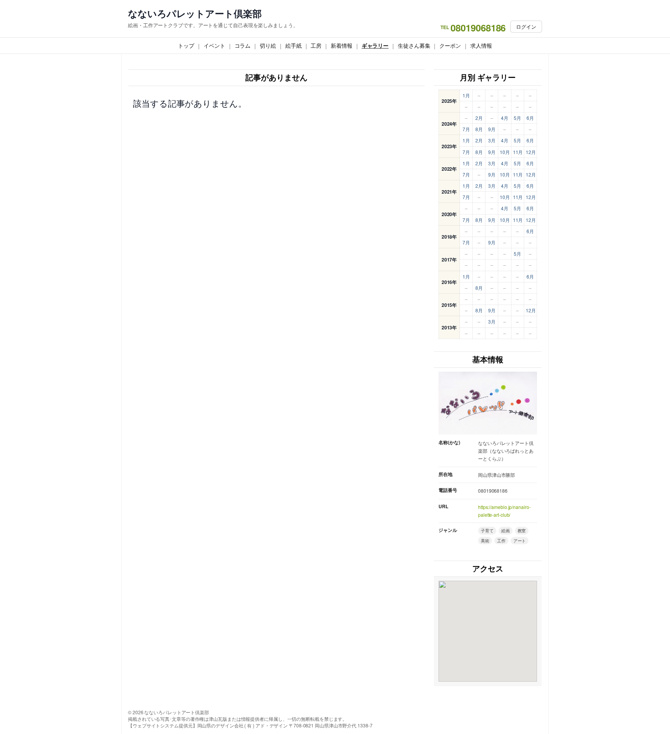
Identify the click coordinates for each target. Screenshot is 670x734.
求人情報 (481, 45)
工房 (316, 45)
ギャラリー (375, 45)
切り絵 (268, 45)
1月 (466, 95)
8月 (479, 129)
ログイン (526, 26)
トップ (186, 45)
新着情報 (341, 45)
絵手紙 (293, 45)
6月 (530, 117)
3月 (492, 140)
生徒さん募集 (414, 45)
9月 (492, 129)
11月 (518, 152)
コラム (243, 45)
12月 (531, 152)
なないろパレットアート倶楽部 (195, 13)
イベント (214, 45)
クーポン (450, 45)
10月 (505, 152)
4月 (504, 117)
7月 (466, 129)
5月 (517, 117)
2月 (479, 117)
